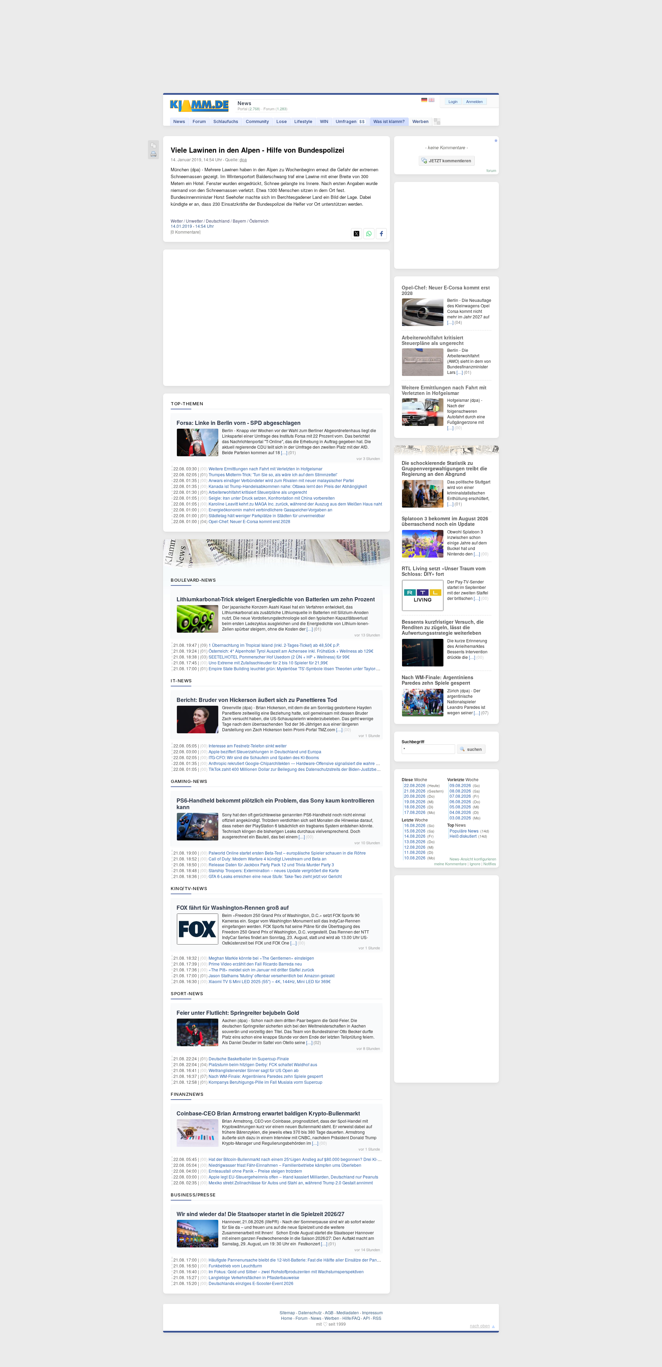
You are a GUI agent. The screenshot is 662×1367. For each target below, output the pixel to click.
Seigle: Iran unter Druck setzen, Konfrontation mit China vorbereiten (272, 498)
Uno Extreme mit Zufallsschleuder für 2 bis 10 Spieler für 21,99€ (268, 662)
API (366, 1318)
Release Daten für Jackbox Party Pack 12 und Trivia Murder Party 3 (271, 864)
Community (257, 121)
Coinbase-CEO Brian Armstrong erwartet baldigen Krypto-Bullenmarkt (268, 1113)
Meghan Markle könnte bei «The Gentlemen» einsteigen (261, 958)
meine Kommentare (450, 863)
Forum (199, 121)
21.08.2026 (414, 791)
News (179, 121)
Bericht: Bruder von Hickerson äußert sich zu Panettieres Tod (257, 700)
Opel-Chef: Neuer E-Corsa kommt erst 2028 (249, 521)
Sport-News (187, 993)
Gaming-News (189, 781)
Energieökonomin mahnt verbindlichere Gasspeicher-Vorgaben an (270, 509)
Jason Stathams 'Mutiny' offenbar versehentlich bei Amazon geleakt (271, 975)
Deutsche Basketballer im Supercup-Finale (249, 1058)
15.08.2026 (414, 831)
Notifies (489, 863)
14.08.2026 (414, 836)
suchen (474, 749)
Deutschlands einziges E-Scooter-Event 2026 (251, 1283)
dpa (243, 159)
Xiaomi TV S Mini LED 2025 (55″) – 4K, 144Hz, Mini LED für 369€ (270, 981)
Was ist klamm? (389, 121)
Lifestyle (303, 121)
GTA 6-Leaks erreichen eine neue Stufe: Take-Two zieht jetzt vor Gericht (275, 876)
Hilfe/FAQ (351, 1318)
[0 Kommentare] (185, 232)
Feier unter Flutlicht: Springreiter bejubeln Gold (238, 1013)
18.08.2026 (414, 806)
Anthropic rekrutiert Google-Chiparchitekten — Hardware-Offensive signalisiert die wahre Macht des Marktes (310, 763)
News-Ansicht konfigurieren (473, 858)
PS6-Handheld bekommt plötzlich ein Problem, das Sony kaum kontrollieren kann (275, 803)
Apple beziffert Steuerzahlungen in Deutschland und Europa (265, 751)
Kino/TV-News (189, 888)
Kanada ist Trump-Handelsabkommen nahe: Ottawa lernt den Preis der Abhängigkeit (288, 486)
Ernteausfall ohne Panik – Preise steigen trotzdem (255, 1171)
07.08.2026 (460, 796)
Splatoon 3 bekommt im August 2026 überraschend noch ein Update (445, 521)
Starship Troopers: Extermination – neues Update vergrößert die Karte (274, 870)
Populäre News (464, 831)
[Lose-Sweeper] (437, 123)
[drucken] (153, 154)
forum (491, 170)
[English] (431, 100)
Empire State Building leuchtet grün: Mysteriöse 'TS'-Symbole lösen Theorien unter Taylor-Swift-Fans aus (306, 668)
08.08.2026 (460, 791)
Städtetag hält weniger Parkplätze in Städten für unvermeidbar (267, 515)
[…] (284, 452)
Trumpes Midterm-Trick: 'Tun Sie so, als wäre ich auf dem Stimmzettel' (273, 474)
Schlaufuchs (225, 121)
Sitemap (287, 1312)
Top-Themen (187, 403)
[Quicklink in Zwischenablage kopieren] (153, 146)
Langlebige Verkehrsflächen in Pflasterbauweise (254, 1277)
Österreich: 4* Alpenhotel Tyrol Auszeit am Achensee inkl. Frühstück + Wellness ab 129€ (291, 651)
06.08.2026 (460, 801)
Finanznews (187, 1094)
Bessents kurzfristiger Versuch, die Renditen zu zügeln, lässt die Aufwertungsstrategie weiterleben (443, 627)
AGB (329, 1312)
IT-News (181, 680)
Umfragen (350, 121)
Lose (282, 121)
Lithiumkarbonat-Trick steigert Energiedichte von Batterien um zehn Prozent (276, 599)
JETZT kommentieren (450, 160)
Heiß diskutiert (463, 836)
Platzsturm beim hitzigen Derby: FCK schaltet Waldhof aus (263, 1064)
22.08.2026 (414, 785)
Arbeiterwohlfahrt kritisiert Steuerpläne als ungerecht (258, 492)
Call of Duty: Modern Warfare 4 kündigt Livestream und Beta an (268, 858)
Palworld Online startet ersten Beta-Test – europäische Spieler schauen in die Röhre (287, 853)
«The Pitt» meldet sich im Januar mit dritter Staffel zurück (261, 969)
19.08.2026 (414, 801)
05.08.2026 (460, 806)
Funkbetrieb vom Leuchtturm (235, 1265)
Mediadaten (348, 1312)
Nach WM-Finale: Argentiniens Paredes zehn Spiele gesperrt (266, 1076)
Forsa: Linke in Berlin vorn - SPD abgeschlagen (239, 423)
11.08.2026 (414, 852)
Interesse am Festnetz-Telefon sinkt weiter (248, 745)
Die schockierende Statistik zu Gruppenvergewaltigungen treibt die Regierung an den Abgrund (444, 468)
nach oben (480, 1325)
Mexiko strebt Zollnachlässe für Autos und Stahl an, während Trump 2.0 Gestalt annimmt (291, 1182)
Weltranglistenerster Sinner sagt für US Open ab (254, 1070)
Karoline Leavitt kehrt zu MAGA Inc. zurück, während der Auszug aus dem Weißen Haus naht (295, 504)
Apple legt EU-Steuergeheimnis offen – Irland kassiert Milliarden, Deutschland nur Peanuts (293, 1177)
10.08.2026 (414, 857)
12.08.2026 (414, 847)
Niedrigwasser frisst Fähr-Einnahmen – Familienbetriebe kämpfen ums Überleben (285, 1165)
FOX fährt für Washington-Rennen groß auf (233, 907)
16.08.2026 (414, 825)
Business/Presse (193, 1194)
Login (453, 101)
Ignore (475, 863)
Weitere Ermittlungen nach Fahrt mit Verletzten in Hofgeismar (265, 468)
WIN (324, 121)
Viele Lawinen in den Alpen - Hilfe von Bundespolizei (257, 150)
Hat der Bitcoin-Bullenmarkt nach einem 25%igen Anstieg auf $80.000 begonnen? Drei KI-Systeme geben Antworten (318, 1159)
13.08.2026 (414, 841)
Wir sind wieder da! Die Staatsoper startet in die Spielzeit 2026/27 (260, 1214)
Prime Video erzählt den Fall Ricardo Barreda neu (255, 964)
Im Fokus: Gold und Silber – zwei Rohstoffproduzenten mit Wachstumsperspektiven (286, 1271)
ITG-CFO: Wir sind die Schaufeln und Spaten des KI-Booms (264, 757)
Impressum (372, 1312)
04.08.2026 (460, 812)
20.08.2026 (414, 796)
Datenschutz (310, 1312)
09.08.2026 (460, 785)
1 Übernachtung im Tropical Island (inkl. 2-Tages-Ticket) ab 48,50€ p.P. (274, 645)
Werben (420, 121)
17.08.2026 (414, 812)
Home (286, 1318)
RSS (377, 1318)
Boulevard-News (193, 580)
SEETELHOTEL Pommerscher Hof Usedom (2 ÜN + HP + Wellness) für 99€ (279, 657)
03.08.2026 (460, 817)
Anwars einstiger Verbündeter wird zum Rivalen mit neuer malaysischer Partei (281, 480)
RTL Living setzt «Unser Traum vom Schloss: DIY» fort (443, 571)
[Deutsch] (425, 100)
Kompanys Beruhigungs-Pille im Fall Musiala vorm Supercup (265, 1082)
